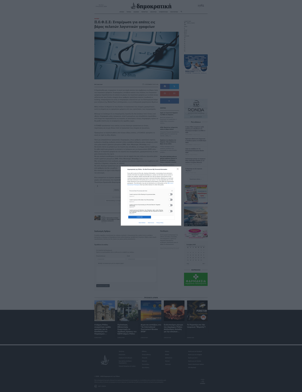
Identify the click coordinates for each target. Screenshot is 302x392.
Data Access (151, 222)
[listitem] (151, 191)
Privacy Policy (160, 222)
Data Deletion (142, 222)
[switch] (170, 194)
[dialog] (151, 196)
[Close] (178, 169)
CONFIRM (140, 217)
